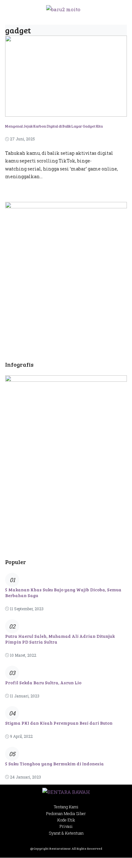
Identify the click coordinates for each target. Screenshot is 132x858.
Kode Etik (66, 820)
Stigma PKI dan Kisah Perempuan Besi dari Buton (58, 723)
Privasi (66, 826)
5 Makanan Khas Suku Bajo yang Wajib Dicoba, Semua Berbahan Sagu (63, 592)
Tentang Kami (66, 807)
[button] (119, 9)
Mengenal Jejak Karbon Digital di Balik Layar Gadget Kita (54, 126)
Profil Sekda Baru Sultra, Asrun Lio (43, 682)
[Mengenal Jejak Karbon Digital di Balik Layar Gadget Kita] (66, 112)
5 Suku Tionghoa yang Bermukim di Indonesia (54, 764)
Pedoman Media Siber (66, 813)
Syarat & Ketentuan (66, 833)
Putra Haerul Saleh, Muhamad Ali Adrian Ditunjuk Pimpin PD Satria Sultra (60, 639)
